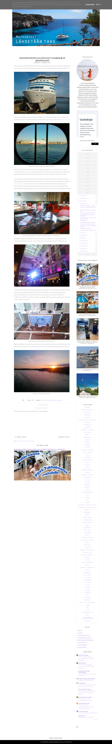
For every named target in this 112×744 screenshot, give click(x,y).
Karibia (87, 472)
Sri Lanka (87, 575)
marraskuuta (84, 198)
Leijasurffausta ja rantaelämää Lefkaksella (87, 215)
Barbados (87, 415)
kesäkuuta (83, 238)
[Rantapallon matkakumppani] (77, 727)
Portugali (87, 545)
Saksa (87, 570)
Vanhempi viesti (63, 437)
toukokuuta (84, 240)
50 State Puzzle (83, 655)
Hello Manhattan (66, 742)
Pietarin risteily (87, 537)
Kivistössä (81, 716)
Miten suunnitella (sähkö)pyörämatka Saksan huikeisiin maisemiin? (86, 706)
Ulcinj (87, 610)
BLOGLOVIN (82, 647)
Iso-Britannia (87, 460)
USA (87, 607)
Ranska (87, 547)
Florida (87, 447)
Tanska (87, 590)
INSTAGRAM (82, 645)
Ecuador (87, 440)
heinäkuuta (84, 235)
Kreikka (87, 485)
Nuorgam (87, 527)
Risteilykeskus (87, 555)
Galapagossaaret (87, 450)
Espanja (87, 445)
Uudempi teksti (21, 437)
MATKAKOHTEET (84, 635)
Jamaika (87, 465)
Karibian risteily (87, 475)
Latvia (87, 497)
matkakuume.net (84, 703)
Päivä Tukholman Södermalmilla (87, 222)
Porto (87, 542)
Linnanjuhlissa (83, 220)
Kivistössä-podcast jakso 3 (86, 717)
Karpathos (87, 477)
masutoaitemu (83, 711)
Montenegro (87, 520)
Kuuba (87, 490)
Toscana (87, 597)
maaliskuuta (84, 246)
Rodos (87, 557)
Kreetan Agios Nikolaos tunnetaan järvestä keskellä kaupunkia (86, 658)
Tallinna (87, 587)
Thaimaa (87, 592)
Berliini (87, 417)
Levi (87, 500)
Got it (98, 4)
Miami (87, 515)
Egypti (87, 442)
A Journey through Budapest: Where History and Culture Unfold (86, 692)
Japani (87, 467)
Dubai (87, 435)
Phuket (87, 535)
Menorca (87, 512)
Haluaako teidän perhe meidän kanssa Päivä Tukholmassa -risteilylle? (39, 449)
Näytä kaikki (95, 719)
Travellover (82, 683)
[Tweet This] (29, 400)
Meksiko (87, 510)
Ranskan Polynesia (87, 550)
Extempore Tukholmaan (85, 228)
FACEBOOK (82, 642)
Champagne (87, 425)
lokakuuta (83, 200)
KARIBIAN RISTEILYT (85, 638)
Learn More (90, 4)
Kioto (87, 482)
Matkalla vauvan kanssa (87, 507)
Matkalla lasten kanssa (87, 505)
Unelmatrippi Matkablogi (86, 678)
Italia (87, 462)
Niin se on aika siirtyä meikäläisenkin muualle (85, 699)
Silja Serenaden (65, 119)
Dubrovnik (87, 437)
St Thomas (87, 582)
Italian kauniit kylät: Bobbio (86, 680)
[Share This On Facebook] (27, 400)
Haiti (87, 455)
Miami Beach (87, 517)
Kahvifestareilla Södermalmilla (87, 224)
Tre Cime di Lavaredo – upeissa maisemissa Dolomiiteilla (87, 685)
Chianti (87, 427)
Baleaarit (87, 412)
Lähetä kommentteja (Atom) (25, 441)
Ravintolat (87, 552)
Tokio (87, 595)
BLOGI (80, 630)
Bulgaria (87, 422)
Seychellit (87, 572)
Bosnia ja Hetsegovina (87, 420)
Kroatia (87, 487)
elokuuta (83, 232)
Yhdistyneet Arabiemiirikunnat (87, 618)
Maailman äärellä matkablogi (84, 671)
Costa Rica (87, 432)
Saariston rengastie (87, 567)
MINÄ (80, 633)
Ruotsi (55, 400)
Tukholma (59, 400)
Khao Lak (87, 480)
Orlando (87, 532)
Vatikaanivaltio (87, 612)
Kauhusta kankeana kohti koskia (88, 213)
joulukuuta (84, 195)
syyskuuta (83, 203)
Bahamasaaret (87, 410)
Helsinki (87, 457)
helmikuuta (84, 248)
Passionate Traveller (85, 697)
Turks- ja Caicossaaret (87, 602)
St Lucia (87, 577)
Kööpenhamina (87, 492)
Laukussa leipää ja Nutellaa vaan (87, 713)
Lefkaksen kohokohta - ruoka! (87, 205)
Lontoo (87, 502)
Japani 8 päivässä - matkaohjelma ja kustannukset (88, 218)
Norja (87, 525)
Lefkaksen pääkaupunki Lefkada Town (87, 210)
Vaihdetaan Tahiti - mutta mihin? (88, 230)
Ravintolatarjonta (19, 183)
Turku (87, 605)
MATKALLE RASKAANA (85, 640)
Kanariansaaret (87, 470)
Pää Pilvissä (82, 663)
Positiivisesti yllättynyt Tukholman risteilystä (88, 226)
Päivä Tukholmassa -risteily (47, 400)
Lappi (87, 495)
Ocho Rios (87, 530)
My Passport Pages (84, 689)
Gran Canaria (87, 452)
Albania (87, 407)
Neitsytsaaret (87, 522)
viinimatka (87, 621)
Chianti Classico (87, 430)
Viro (87, 615)
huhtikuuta (84, 243)
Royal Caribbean (87, 562)
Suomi (87, 585)
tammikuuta (84, 251)
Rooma (87, 560)
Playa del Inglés (87, 540)
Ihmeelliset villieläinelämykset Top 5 (88, 207)
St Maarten (87, 580)
